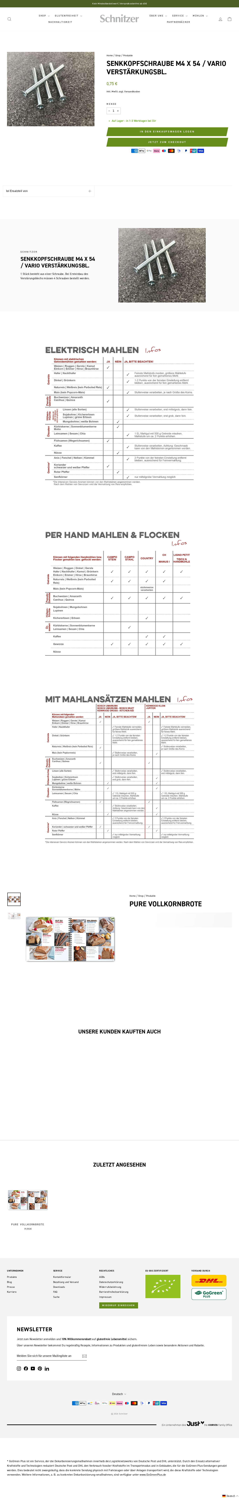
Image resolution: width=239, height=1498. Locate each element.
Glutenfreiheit (67, 15)
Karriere (11, 1291)
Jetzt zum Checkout (167, 142)
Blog (9, 1282)
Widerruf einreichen (118, 1305)
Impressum (105, 1297)
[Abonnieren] (84, 1356)
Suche (56, 1297)
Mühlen (199, 15)
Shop (43, 15)
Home (110, 55)
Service (178, 15)
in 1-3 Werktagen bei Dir (141, 120)
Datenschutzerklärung (111, 1282)
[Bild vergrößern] (72, 895)
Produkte (128, 55)
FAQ (55, 1291)
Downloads (59, 1287)
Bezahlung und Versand (66, 1282)
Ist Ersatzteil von (17, 191)
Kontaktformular (62, 1277)
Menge (112, 104)
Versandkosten (132, 91)
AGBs (102, 1277)
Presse (11, 1287)
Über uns (156, 15)
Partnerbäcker (178, 22)
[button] (230, 1496)
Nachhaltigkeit (60, 22)
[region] (70, 939)
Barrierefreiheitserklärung (113, 1291)
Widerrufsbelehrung (110, 1287)
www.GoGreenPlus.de (153, 1474)
